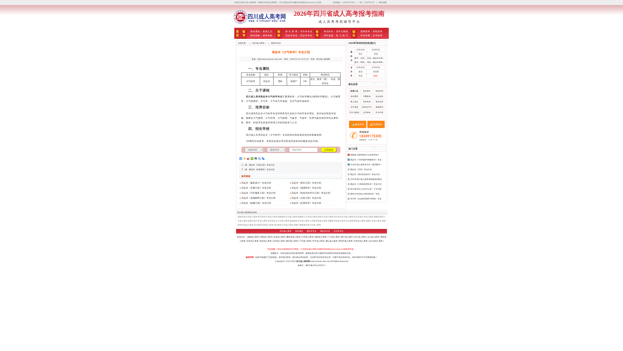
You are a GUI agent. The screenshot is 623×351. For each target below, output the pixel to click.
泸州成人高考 (308, 237)
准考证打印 (367, 107)
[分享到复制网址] (263, 158)
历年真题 (328, 35)
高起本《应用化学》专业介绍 (306, 203)
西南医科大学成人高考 (299, 221)
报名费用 (354, 96)
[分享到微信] (252, 158)
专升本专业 (306, 31)
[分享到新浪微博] (248, 158)
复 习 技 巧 (342, 35)
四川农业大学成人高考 (343, 217)
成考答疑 (267, 35)
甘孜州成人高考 (361, 241)
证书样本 (367, 112)
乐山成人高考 (373, 237)
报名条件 (367, 91)
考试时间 (367, 102)
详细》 (376, 76)
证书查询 (377, 35)
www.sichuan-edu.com (320, 261)
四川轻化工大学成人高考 (278, 221)
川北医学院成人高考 (318, 221)
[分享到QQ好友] (255, 158)
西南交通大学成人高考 (247, 217)
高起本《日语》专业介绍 (361, 169)
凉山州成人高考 (376, 241)
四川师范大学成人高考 (283, 225)
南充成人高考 (266, 241)
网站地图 (383, 2)
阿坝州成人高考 (346, 241)
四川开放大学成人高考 (363, 217)
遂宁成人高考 (347, 237)
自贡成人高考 (279, 237)
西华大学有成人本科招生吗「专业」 (365, 194)
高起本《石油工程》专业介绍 (261, 165)
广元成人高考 (334, 237)
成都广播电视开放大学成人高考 (307, 225)
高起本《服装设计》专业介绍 (256, 183)
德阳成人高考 (321, 237)
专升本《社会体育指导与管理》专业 (365, 199)
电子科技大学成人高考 (267, 217)
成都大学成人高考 (373, 221)
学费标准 (367, 96)
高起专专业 (291, 35)
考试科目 (328, 31)
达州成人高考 (279, 241)
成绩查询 (365, 31)
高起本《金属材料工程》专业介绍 (258, 198)
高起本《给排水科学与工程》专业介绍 (311, 193)
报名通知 (255, 31)
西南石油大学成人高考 (257, 221)
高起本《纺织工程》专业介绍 (306, 183)
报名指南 (255, 35)
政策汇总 (267, 31)
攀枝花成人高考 (294, 237)
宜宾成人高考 (253, 241)
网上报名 (354, 102)
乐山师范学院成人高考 (355, 221)
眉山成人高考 (332, 241)
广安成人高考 (305, 241)
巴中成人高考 (318, 241)
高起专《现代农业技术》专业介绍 (364, 174)
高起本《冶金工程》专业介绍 (306, 198)
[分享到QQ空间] (244, 158)
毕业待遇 (365, 35)
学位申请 (379, 112)
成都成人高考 (253, 237)
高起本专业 (306, 35)
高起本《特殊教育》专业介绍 (261, 169)
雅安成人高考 (292, 241)
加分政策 (379, 96)
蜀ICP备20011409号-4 (315, 265)
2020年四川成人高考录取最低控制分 (366, 179)
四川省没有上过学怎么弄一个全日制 (365, 189)
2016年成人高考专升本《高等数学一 (366, 164)
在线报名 (377, 124)
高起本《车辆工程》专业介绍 (256, 188)
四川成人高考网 (303, 261)
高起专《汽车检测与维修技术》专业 (365, 160)
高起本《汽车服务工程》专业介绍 (258, 193)
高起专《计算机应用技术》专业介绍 (365, 184)
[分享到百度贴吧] (259, 158)
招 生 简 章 (291, 31)
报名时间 (379, 91)
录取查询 (377, 31)
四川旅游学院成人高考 (263, 225)
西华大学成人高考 (325, 217)
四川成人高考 (258, 43)
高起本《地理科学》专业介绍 (306, 188)
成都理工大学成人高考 (307, 217)
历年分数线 (342, 31)
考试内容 (379, 102)
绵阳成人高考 (266, 237)
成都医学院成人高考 (336, 221)
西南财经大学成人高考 (287, 217)
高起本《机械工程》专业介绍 (256, 203)
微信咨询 (359, 124)
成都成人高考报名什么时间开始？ (364, 155)
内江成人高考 (360, 237)
